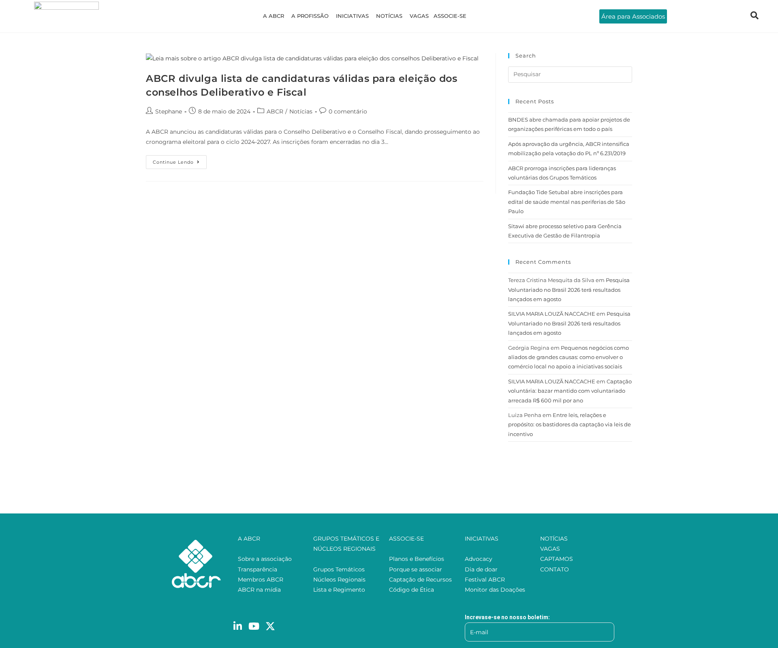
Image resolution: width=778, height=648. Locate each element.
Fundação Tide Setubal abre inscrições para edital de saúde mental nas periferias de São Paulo (566, 201)
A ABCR (273, 16)
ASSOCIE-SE (450, 16)
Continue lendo (180, 160)
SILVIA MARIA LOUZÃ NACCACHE (551, 313)
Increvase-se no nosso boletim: (507, 617)
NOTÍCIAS (389, 16)
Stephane (168, 111)
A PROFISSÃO (310, 16)
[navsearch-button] (754, 16)
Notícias (300, 111)
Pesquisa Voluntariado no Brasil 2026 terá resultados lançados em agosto (569, 289)
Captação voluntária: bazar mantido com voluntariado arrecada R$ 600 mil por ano (570, 391)
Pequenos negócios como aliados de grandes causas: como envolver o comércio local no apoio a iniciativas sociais (568, 357)
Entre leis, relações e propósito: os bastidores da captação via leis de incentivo (569, 424)
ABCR (275, 111)
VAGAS (419, 16)
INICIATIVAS (352, 16)
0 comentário (348, 111)
